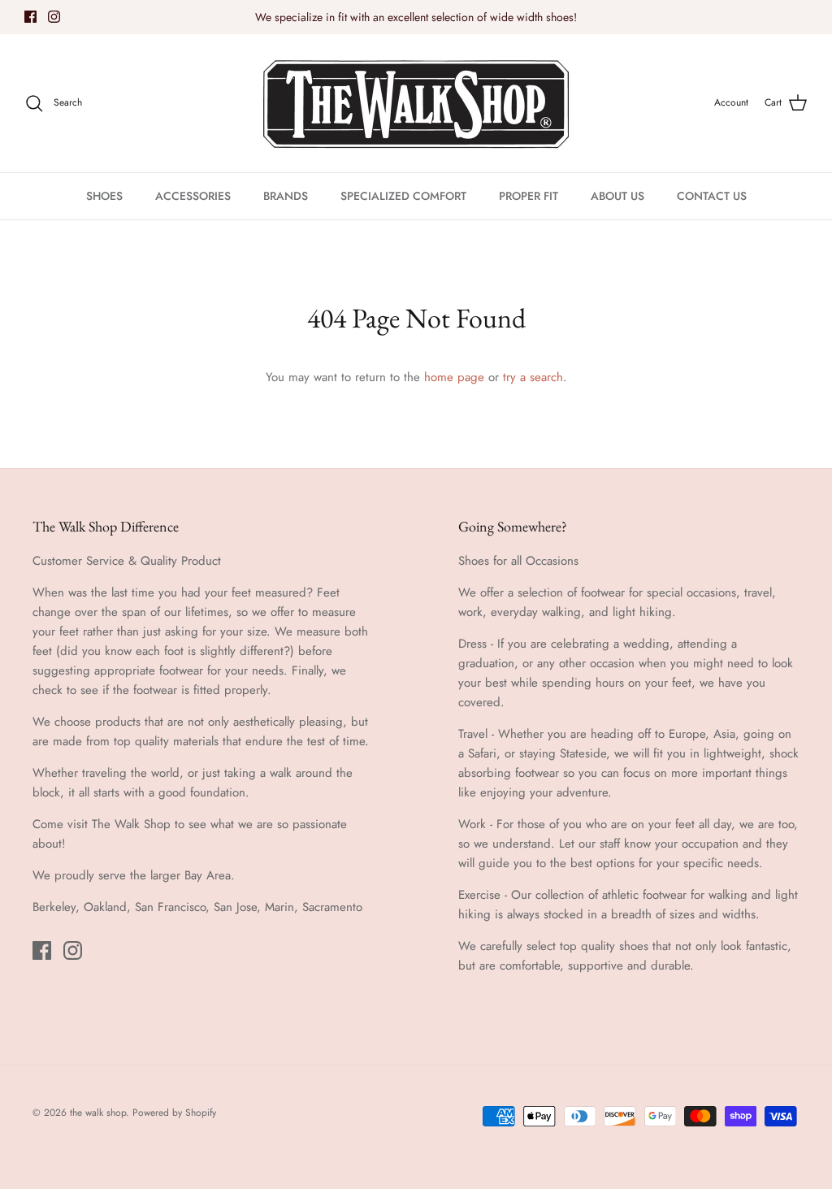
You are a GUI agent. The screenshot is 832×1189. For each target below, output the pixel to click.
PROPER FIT (528, 196)
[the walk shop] (416, 103)
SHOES (104, 196)
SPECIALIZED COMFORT (403, 196)
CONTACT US (712, 196)
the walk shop (98, 1112)
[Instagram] (54, 17)
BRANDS (285, 196)
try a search (533, 377)
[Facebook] (30, 17)
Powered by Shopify (174, 1112)
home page (454, 377)
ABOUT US (617, 196)
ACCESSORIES (193, 196)
